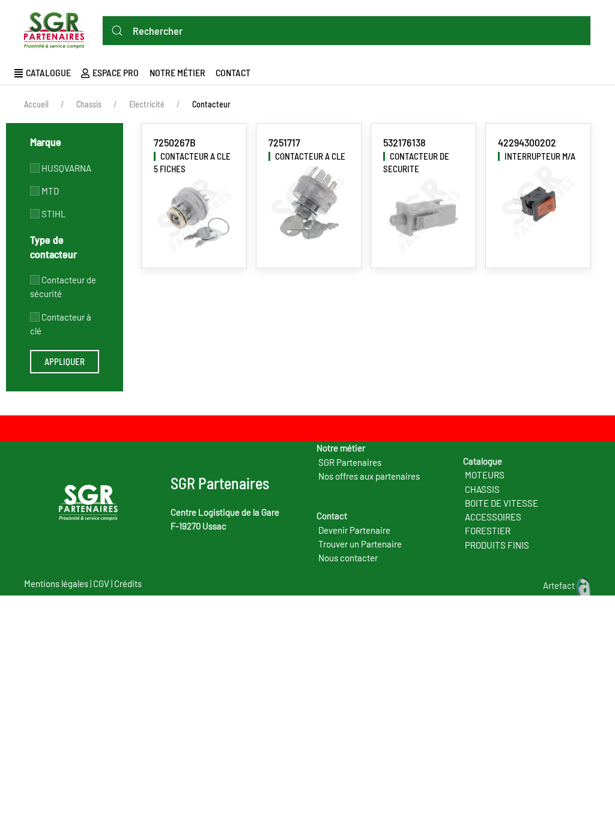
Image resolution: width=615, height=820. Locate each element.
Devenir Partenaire (354, 530)
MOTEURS (484, 474)
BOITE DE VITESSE (501, 503)
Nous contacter (348, 557)
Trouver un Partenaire (360, 543)
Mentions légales (56, 583)
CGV (101, 583)
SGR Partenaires (349, 462)
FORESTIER (487, 530)
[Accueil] (57, 28)
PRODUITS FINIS (497, 545)
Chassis (88, 104)
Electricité (147, 104)
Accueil (36, 104)
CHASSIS (482, 489)
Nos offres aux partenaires (369, 476)
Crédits (128, 583)
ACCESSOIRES (493, 516)
